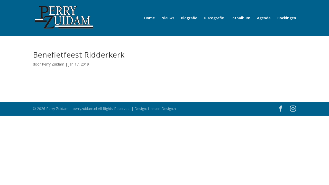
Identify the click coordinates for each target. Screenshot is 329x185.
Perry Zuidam (53, 64)
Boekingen (286, 18)
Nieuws (167, 18)
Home (149, 18)
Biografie (189, 18)
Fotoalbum (240, 18)
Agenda (264, 18)
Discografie (214, 18)
